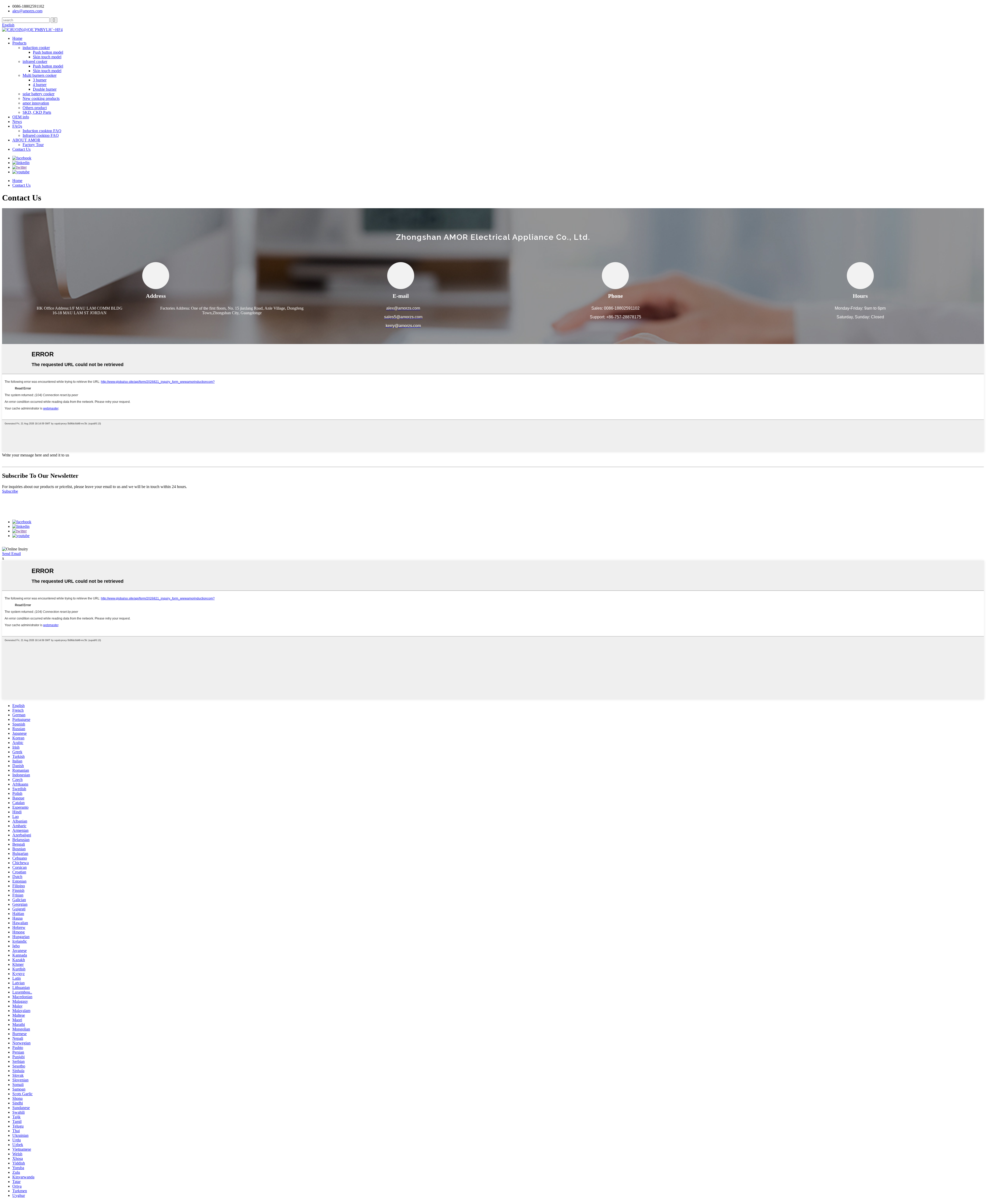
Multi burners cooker (39, 75)
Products (19, 43)
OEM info (20, 117)
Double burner (44, 89)
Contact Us (21, 149)
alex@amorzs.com (27, 11)
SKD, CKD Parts (37, 112)
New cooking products (41, 98)
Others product (35, 108)
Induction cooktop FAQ (42, 131)
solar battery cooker (38, 94)
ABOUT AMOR (26, 140)
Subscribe (10, 491)
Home (17, 38)
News (17, 121)
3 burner (39, 80)
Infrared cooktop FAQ (41, 135)
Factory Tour (33, 144)
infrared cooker (35, 61)
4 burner (39, 84)
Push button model (48, 52)
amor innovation (36, 103)
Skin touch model (47, 57)
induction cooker (36, 47)
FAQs (17, 126)
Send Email (11, 553)
